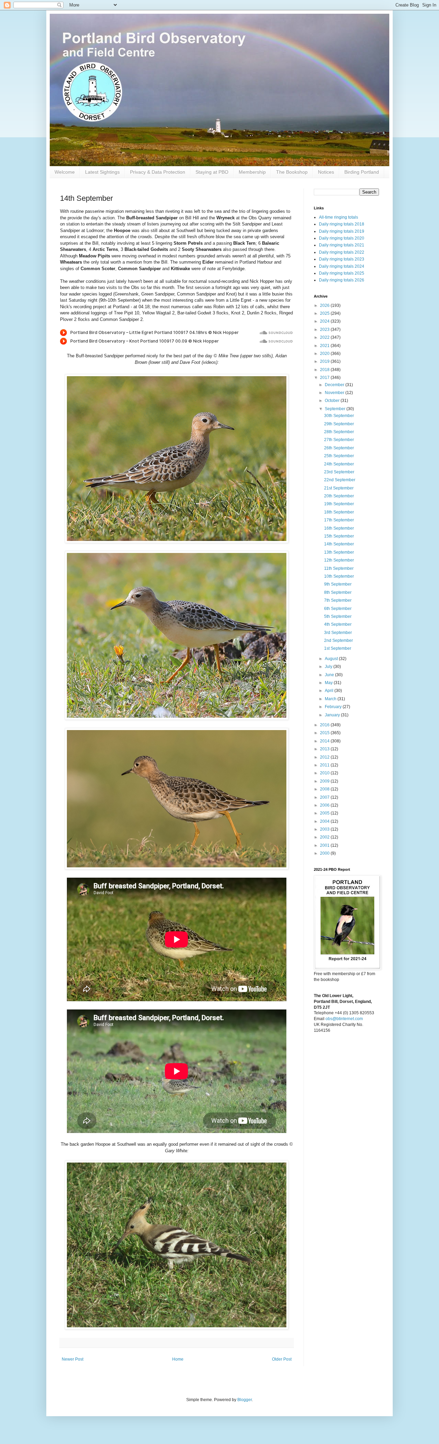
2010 (325, 773)
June (330, 674)
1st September (337, 648)
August (332, 658)
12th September (339, 560)
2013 (325, 749)
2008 (325, 789)
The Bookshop (292, 172)
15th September (339, 536)
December (335, 384)
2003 (325, 829)
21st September (339, 488)
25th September (339, 455)
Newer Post (72, 1359)
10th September (339, 576)
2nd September (338, 640)
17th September (339, 520)
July (329, 666)
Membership (252, 172)
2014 (325, 741)
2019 (325, 361)
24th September (339, 464)
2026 (325, 305)
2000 (325, 853)
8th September (338, 592)
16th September (339, 528)
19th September (339, 503)
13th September (339, 552)
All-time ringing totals (338, 217)
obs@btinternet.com (344, 1018)
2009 (325, 781)
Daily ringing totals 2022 (341, 252)
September (335, 408)
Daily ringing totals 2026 (341, 280)
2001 (325, 845)
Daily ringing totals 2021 (341, 245)
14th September (339, 544)
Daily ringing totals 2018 (341, 224)
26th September (339, 448)
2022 (325, 337)
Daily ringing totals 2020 (341, 238)
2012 (325, 757)
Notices (326, 172)
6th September (338, 608)
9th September (338, 584)
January (333, 715)
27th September (339, 439)
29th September (339, 423)
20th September (339, 496)
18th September (339, 512)
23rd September (339, 472)
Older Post (282, 1359)
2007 (325, 797)
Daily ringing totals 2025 (341, 273)
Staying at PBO (211, 172)
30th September (339, 415)
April (329, 690)
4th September (338, 624)
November (335, 392)
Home (177, 1359)
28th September (339, 431)
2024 (325, 321)
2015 (325, 732)
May (329, 682)
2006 (325, 805)
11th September (339, 568)
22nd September (339, 479)
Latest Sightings (102, 172)
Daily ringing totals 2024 (341, 266)
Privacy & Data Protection (157, 172)
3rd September (338, 632)
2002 (325, 837)
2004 (325, 821)
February (334, 706)
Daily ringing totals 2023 (341, 259)
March (331, 698)
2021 (325, 345)
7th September (338, 600)
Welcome (65, 172)
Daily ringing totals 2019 (341, 231)
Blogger (244, 1399)
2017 (325, 377)
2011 (325, 765)
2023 (325, 329)
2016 (325, 725)
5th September (338, 616)
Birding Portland (361, 172)
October (333, 400)
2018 (325, 369)
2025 (325, 313)
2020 (325, 353)
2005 (325, 813)
